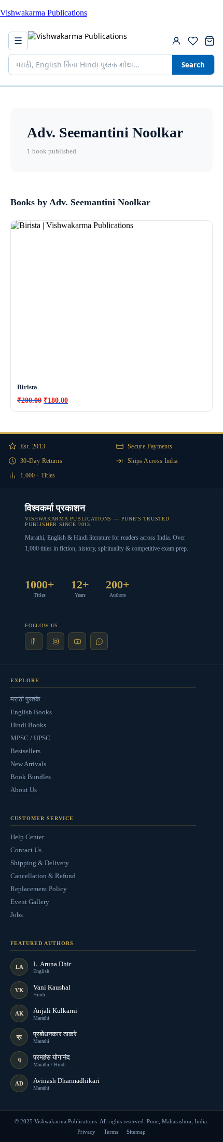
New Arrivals (28, 764)
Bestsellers (25, 751)
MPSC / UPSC (30, 738)
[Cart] (209, 41)
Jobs (16, 915)
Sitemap (136, 1132)
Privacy (86, 1132)
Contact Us (25, 850)
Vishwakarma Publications (43, 12)
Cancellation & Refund (43, 876)
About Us (23, 790)
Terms (111, 1132)
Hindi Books (28, 725)
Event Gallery (29, 902)
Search (193, 64)
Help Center (27, 837)
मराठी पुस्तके (25, 699)
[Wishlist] (193, 41)
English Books (31, 712)
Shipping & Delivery (39, 863)
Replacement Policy (38, 889)
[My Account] (176, 41)
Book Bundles (30, 777)
